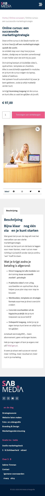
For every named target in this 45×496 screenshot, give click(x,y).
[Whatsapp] (17, 398)
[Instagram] (8, 398)
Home (5, 18)
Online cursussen (16, 18)
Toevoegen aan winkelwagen (28, 115)
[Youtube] (12, 398)
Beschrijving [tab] (11, 211)
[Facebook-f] (4, 398)
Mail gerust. (13, 346)
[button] (38, 129)
